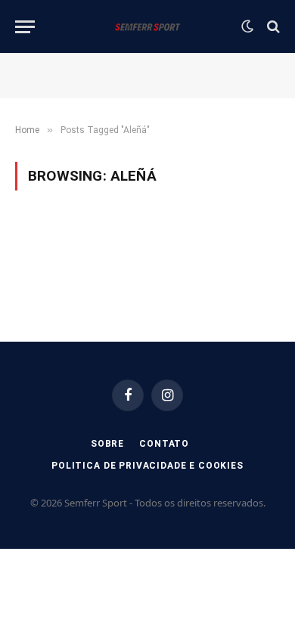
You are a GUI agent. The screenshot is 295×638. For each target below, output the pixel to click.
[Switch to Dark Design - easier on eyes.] (247, 26)
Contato (164, 443)
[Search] (272, 27)
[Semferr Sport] (147, 26)
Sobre (107, 443)
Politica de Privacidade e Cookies (147, 465)
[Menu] (25, 27)
